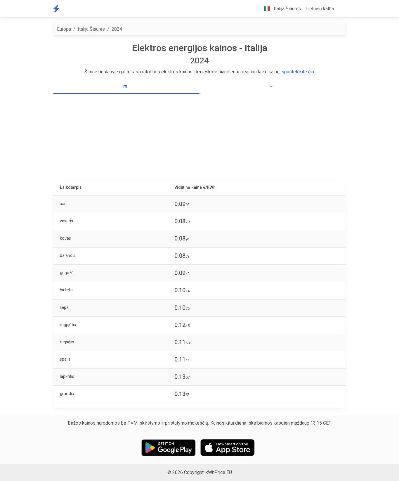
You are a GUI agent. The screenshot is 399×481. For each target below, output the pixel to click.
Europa (64, 29)
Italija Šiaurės (91, 29)
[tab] (126, 87)
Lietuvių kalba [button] (320, 8)
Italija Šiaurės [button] (287, 8)
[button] (341, 9)
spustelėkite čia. (298, 72)
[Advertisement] (203, 137)
